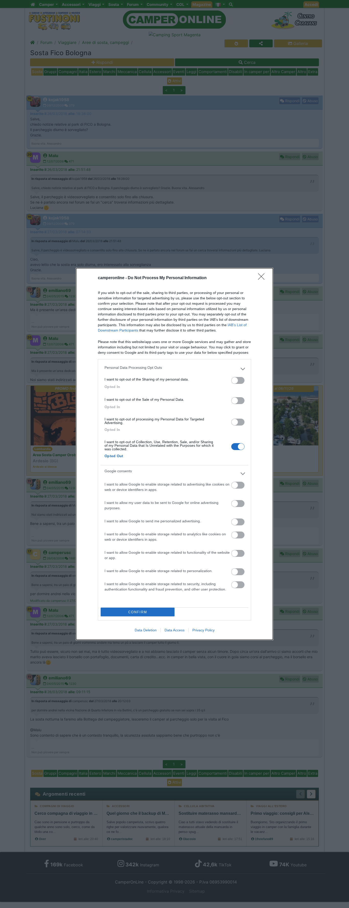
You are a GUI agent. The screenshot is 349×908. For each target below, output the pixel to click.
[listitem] (174, 369)
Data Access (174, 630)
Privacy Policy (203, 630)
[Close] (263, 278)
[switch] (238, 380)
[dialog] (174, 454)
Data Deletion (146, 630)
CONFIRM (137, 612)
